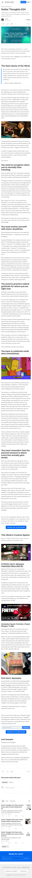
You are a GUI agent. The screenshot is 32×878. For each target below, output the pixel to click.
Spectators (16, 678)
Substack (8, 875)
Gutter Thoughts (6, 6)
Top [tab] (3, 801)
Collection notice (25, 867)
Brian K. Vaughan (6, 685)
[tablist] (7, 782)
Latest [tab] (6, 801)
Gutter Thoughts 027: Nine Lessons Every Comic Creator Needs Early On (12, 807)
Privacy (14, 867)
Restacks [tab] (11, 782)
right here (17, 57)
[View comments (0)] (7, 23)
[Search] (29, 801)
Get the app (23, 871)
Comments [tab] (4, 782)
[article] (16, 810)
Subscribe (23, 2)
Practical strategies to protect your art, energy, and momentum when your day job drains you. (12, 824)
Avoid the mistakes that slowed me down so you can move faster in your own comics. (11, 811)
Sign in (29, 2)
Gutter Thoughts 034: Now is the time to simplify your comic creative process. (12, 834)
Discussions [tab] (12, 801)
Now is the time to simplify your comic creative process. (11, 838)
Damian (6, 18)
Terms (18, 867)
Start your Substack (12, 871)
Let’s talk (23, 758)
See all (4, 846)
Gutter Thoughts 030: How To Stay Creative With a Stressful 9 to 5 (12, 820)
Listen (28, 19)
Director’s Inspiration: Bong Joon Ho (12, 565)
